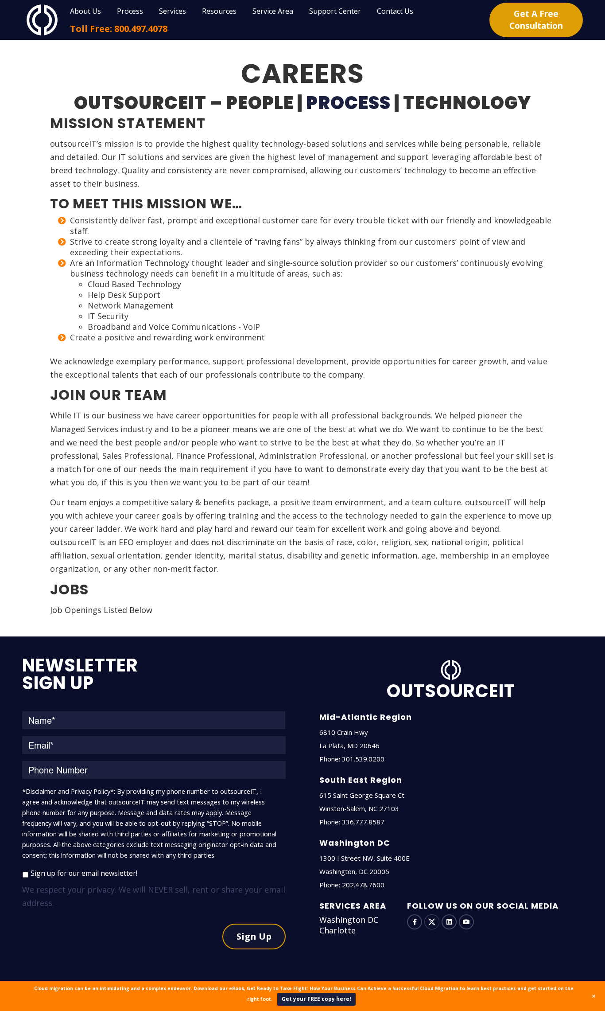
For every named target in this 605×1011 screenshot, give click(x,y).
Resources (219, 11)
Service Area (272, 11)
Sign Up (254, 936)
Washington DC (348, 919)
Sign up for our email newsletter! (84, 873)
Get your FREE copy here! (316, 999)
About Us (85, 11)
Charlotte (337, 930)
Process (130, 11)
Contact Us (395, 11)
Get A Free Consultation (536, 19)
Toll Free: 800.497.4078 (118, 29)
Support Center (335, 11)
